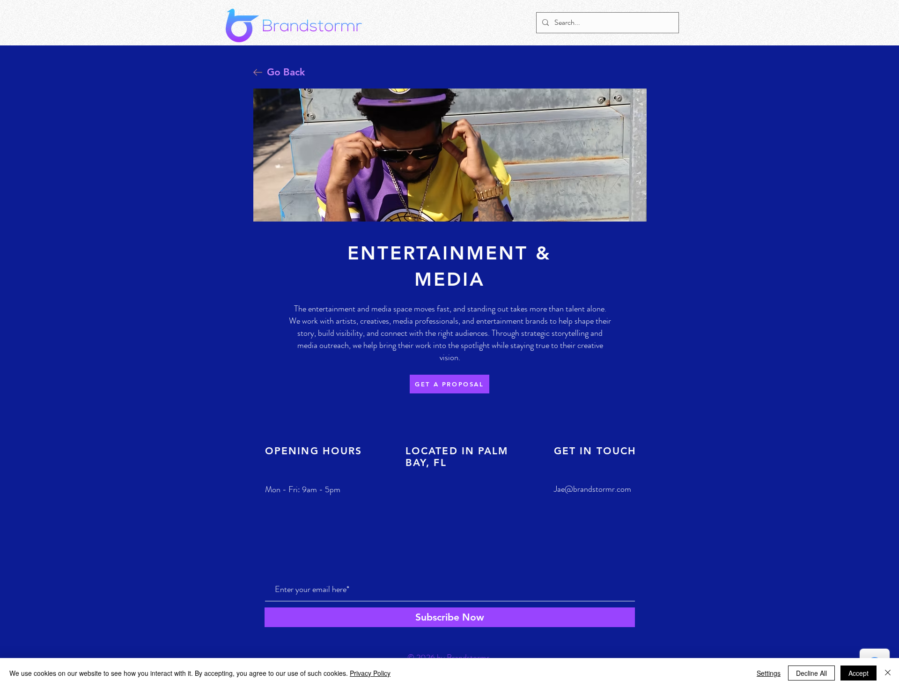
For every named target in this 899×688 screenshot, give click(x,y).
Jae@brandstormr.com (592, 489)
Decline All (811, 673)
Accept (858, 673)
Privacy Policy (370, 673)
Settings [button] (769, 673)
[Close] (887, 673)
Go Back (286, 72)
